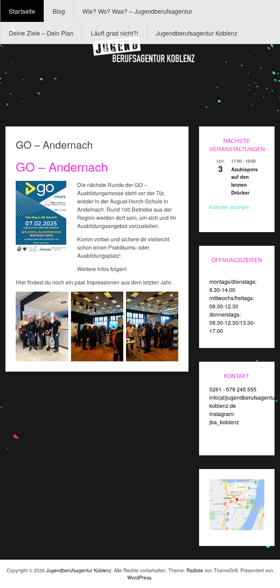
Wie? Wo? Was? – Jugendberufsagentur (137, 10)
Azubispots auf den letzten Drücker (244, 181)
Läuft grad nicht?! (114, 32)
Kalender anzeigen (229, 206)
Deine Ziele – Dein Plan (41, 32)
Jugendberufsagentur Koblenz (196, 32)
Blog (59, 10)
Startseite (22, 10)
